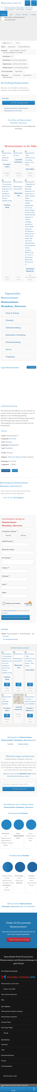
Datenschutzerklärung (10, 610)
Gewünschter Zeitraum (9, 531)
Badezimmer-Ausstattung (15, 335)
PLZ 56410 (12, 439)
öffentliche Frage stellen (19, 789)
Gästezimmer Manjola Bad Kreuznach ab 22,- (30, 270)
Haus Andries (30, 169)
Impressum (4, 1044)
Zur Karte (6, 636)
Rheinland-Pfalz (14, 445)
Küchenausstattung (13, 342)
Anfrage (33, 14)
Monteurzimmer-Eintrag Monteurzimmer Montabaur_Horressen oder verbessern (7, 883)
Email (4, 584)
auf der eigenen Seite (19, 879)
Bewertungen (26, 14)
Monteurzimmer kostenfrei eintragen (12, 1011)
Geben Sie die (13, 497)
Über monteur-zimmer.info (9, 994)
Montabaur (9, 442)
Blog (2, 1000)
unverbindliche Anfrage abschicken (15, 617)
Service (8, 349)
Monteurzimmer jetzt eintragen (19, 940)
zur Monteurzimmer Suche (2, 8)
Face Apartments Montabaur (7, 166)
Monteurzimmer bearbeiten (9, 1017)
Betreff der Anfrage (8, 549)
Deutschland (9, 448)
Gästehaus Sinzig (7, 206)
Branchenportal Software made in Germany (14, 1086)
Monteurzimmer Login (10, 1076)
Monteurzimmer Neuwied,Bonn (18, 194)
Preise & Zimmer (12, 313)
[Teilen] (29, 1089)
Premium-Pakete (6, 1022)
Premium (32, 148)
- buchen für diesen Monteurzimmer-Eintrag (32, 880)
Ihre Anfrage (6, 558)
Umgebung (10, 357)
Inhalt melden (23, 744)
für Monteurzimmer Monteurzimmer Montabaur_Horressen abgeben (6, 839)
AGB (2, 1050)
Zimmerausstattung (13, 328)
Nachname (5, 576)
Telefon (4, 592)
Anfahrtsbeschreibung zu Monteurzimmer (16, 108)
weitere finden (18, 836)
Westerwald (19, 457)
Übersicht (3, 14)
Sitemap (3, 1061)
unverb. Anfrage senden (19, 103)
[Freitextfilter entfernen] (27, 3)
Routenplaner (32, 367)
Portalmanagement (6, 1066)
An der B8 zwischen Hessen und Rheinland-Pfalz (18, 161)
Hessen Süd (11, 457)
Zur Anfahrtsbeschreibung (10, 639)
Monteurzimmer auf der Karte (13, 110)
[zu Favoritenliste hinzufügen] (3, 19)
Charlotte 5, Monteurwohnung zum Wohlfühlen (30, 709)
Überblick (9, 320)
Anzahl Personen (7, 541)
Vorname (5, 568)
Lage (11, 14)
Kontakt (15, 470)
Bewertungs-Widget (7, 1027)
